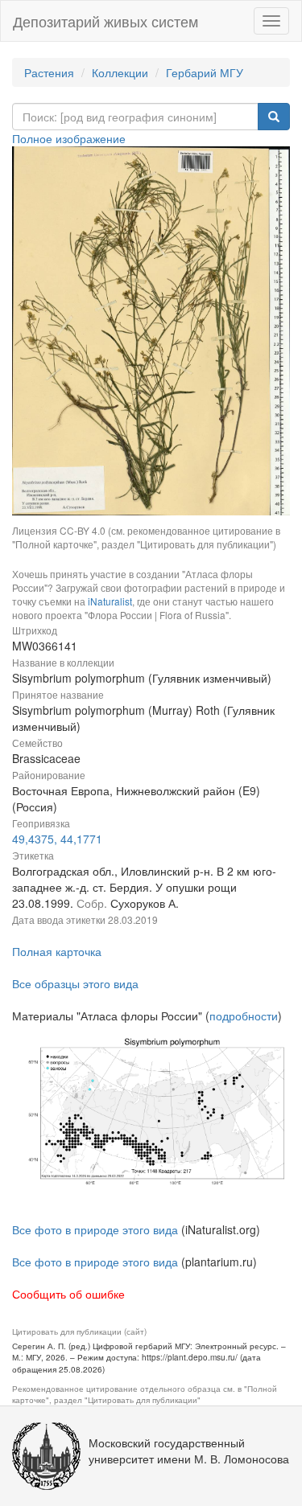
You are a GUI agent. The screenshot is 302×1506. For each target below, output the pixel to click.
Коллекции (120, 72)
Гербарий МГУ (204, 72)
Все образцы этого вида (75, 983)
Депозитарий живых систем (105, 20)
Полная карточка (56, 951)
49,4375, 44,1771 (57, 839)
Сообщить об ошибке (68, 1294)
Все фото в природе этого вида (95, 1229)
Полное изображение (69, 138)
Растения (49, 72)
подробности (243, 1015)
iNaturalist (110, 601)
